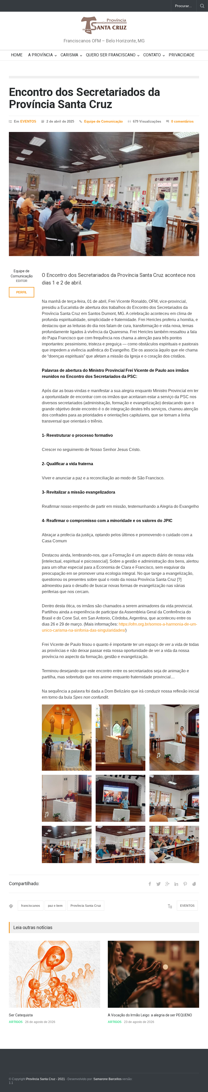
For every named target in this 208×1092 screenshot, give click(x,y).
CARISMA (69, 55)
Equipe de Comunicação (103, 121)
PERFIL (21, 292)
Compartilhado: (24, 883)
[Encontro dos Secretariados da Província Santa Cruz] (104, 194)
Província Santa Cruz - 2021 (45, 1079)
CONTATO (152, 55)
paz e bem (55, 906)
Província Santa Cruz (86, 906)
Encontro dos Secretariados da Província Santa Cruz (84, 98)
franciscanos (30, 906)
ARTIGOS (16, 1022)
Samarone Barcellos (107, 1079)
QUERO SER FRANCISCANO (110, 55)
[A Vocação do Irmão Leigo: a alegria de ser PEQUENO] (153, 974)
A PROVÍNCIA (40, 55)
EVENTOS (28, 121)
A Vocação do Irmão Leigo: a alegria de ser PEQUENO (150, 1015)
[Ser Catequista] (54, 974)
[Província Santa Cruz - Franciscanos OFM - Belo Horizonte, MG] (104, 25)
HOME (16, 55)
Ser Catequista (21, 1015)
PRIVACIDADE (181, 55)
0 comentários (182, 121)
